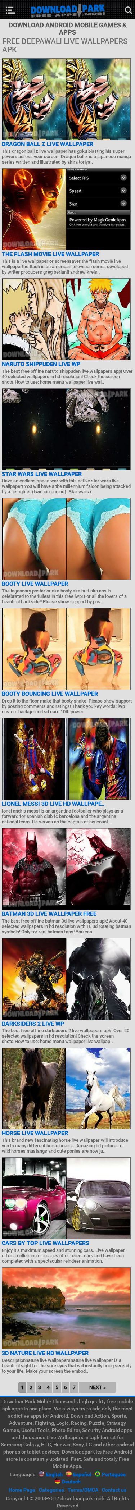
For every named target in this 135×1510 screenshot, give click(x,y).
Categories (51, 1490)
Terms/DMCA (83, 1490)
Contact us (114, 1490)
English (54, 1474)
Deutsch (71, 1481)
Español (82, 1474)
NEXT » (97, 1387)
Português (114, 1474)
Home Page (22, 1490)
